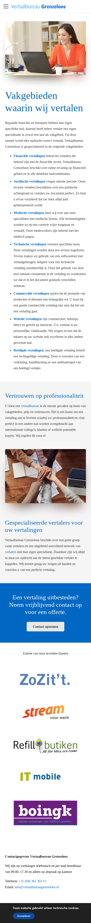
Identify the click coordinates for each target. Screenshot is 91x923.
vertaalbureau (30, 406)
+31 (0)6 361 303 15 (32, 881)
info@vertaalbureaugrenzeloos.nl (37, 887)
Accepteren (23, 916)
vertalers (10, 552)
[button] (6, 6)
